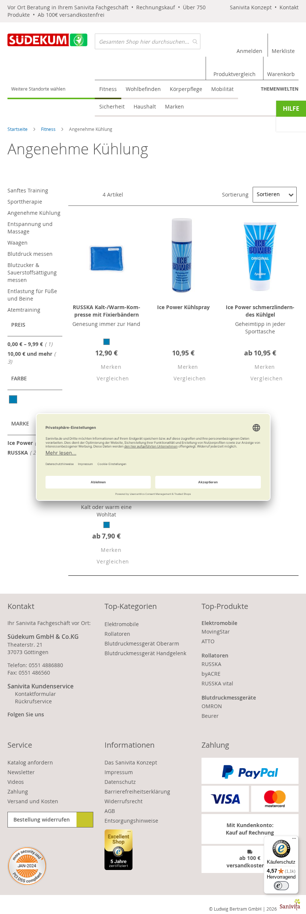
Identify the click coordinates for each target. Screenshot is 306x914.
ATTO (208, 641)
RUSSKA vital (217, 683)
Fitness (49, 129)
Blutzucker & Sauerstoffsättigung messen (32, 272)
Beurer (210, 715)
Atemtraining (23, 309)
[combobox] (147, 41)
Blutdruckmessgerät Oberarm (141, 643)
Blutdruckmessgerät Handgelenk (145, 653)
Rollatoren (117, 633)
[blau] (13, 399)
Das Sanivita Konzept (130, 762)
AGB (109, 810)
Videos (15, 781)
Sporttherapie (24, 201)
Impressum (118, 772)
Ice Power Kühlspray (183, 307)
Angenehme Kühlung (33, 212)
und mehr (29, 357)
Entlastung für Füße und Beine (32, 295)
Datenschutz (120, 781)
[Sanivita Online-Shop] (51, 45)
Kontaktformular (35, 693)
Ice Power (27, 442)
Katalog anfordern (30, 762)
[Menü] (294, 840)
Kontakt (289, 7)
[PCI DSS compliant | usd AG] (27, 866)
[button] (104, 367)
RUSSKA (24, 452)
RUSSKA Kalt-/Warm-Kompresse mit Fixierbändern (106, 311)
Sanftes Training (27, 190)
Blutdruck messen (30, 253)
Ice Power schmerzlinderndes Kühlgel (260, 311)
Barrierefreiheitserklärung (137, 791)
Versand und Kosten (32, 801)
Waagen (17, 242)
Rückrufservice (33, 701)
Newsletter (21, 772)
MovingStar (216, 631)
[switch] (281, 885)
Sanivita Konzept (251, 7)
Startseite (18, 129)
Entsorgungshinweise (131, 820)
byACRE (211, 673)
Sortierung (235, 194)
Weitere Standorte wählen (38, 89)
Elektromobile (121, 624)
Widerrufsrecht (123, 801)
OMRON (212, 706)
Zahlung (17, 791)
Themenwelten (280, 89)
